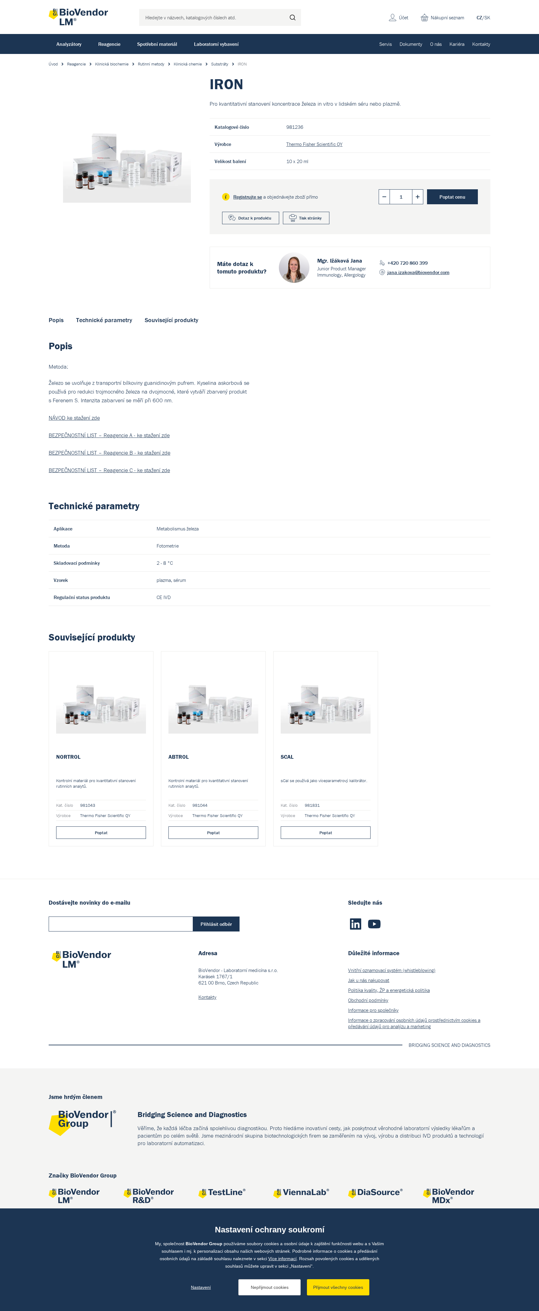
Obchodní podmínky (368, 1000)
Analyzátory (68, 44)
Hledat (292, 17)
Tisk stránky (310, 218)
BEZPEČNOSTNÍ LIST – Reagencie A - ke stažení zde (109, 435)
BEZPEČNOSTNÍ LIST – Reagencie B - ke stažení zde (109, 452)
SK (487, 17)
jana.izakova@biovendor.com (418, 272)
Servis (385, 43)
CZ (479, 17)
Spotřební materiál (157, 44)
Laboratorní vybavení (216, 44)
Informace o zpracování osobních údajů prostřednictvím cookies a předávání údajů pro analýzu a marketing (414, 1023)
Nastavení (201, 1287)
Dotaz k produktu (254, 218)
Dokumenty (411, 43)
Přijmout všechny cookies (338, 1287)
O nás (436, 43)
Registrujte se (247, 197)
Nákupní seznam (447, 17)
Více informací (282, 1258)
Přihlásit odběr (216, 924)
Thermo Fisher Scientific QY (314, 144)
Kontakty (481, 43)
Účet (403, 17)
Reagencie (109, 44)
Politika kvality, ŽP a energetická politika (389, 990)
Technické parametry (104, 320)
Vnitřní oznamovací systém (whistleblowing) (391, 970)
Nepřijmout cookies (270, 1287)
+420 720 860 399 (407, 263)
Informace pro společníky (373, 1010)
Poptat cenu (452, 197)
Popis (56, 320)
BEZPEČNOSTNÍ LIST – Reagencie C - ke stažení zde (109, 470)
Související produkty (171, 320)
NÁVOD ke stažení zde (74, 417)
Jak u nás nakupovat (368, 980)
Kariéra (456, 43)
